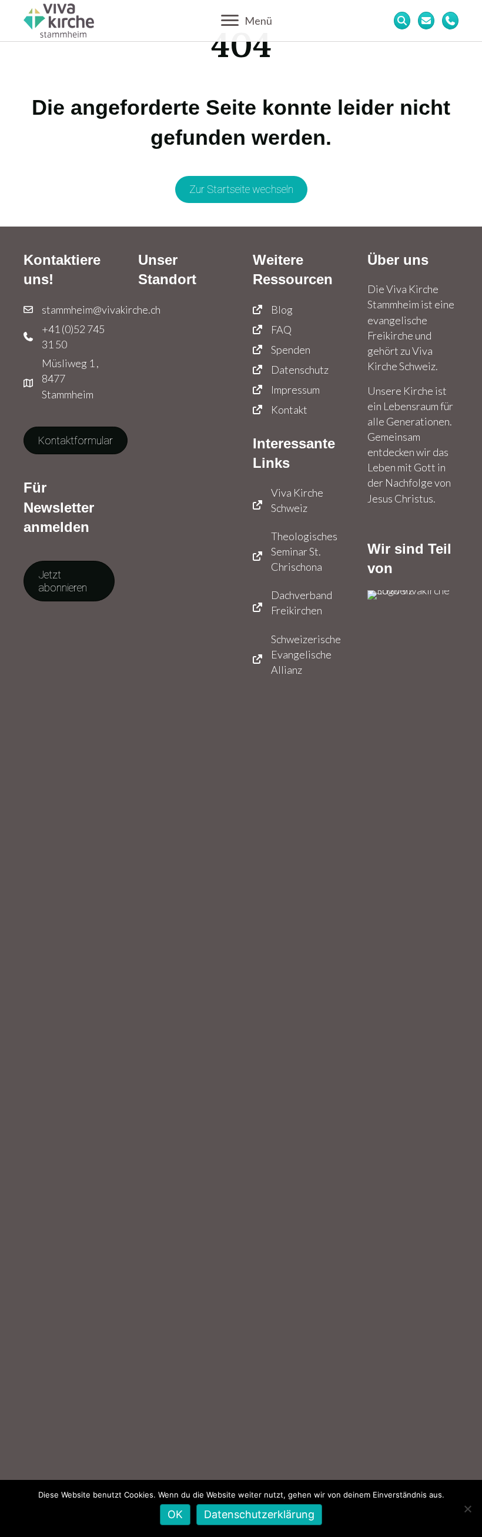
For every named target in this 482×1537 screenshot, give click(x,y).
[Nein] (467, 1509)
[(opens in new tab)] (412, 1029)
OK (175, 1514)
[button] (69, 581)
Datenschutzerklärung (259, 1514)
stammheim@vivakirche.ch (101, 309)
